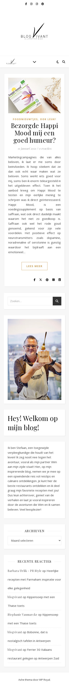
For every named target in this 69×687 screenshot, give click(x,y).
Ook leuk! (48, 119)
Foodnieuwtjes (25, 119)
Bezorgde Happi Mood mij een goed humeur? (34, 132)
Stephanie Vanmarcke (22, 614)
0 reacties (45, 148)
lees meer (34, 266)
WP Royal (44, 679)
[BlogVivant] (11, 61)
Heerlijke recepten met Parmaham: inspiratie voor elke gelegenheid (34, 579)
